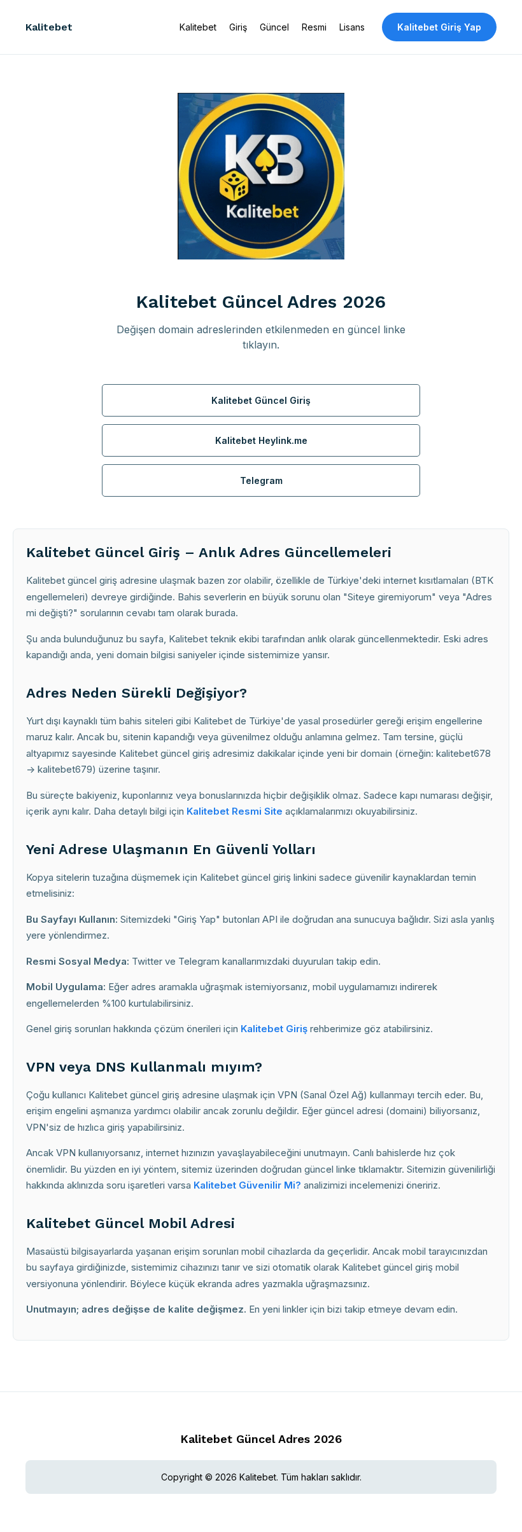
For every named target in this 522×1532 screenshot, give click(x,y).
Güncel (274, 27)
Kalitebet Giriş (274, 1029)
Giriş (238, 27)
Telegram (261, 480)
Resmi (314, 27)
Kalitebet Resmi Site (235, 811)
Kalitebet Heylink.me (261, 440)
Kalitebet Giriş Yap (439, 27)
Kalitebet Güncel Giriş (261, 400)
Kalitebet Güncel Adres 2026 (261, 1439)
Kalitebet (49, 27)
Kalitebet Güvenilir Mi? (247, 1185)
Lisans (352, 27)
